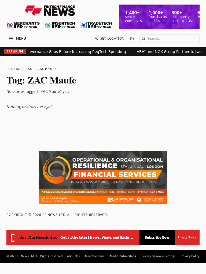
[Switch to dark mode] (132, 38)
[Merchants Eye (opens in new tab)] (23, 25)
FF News (13, 69)
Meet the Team (95, 256)
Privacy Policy (190, 256)
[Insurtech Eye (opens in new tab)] (60, 25)
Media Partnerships (123, 256)
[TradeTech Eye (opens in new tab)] (96, 25)
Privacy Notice (187, 237)
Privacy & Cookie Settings (158, 256)
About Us (73, 256)
